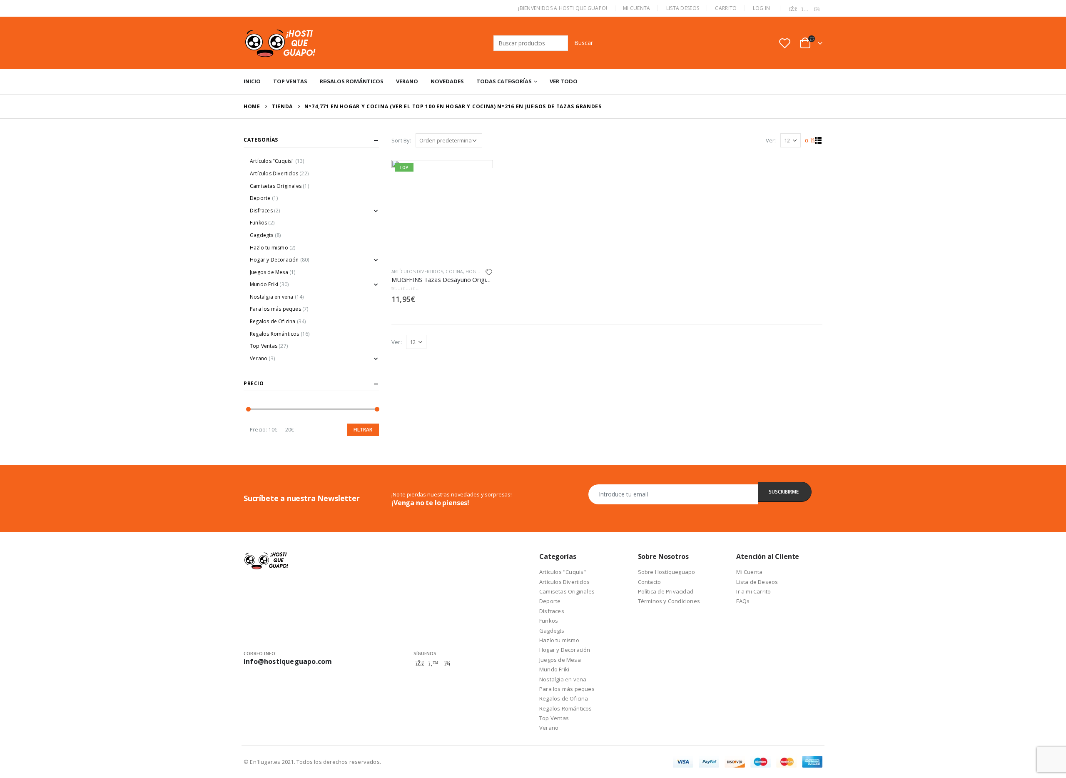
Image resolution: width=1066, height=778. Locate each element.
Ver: (771, 140)
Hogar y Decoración (274, 259)
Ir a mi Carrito (753, 591)
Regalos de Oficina (273, 321)
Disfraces (261, 210)
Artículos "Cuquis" (272, 161)
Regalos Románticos (352, 81)
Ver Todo (564, 81)
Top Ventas (290, 81)
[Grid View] (809, 141)
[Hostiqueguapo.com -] (281, 43)
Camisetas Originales (275, 186)
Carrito (726, 8)
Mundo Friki (264, 284)
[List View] (818, 141)
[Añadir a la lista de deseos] (489, 271)
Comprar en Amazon (479, 170)
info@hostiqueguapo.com (288, 661)
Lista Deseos (683, 8)
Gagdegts (262, 235)
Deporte (260, 198)
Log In (761, 8)
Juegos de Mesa (269, 272)
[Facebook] (793, 9)
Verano (407, 81)
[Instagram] (805, 9)
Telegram (447, 663)
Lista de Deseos (757, 582)
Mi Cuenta (636, 8)
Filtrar (363, 429)
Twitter (433, 663)
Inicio (252, 81)
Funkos (258, 222)
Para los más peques (275, 308)
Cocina (454, 271)
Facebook (419, 663)
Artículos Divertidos (417, 271)
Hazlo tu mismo (269, 247)
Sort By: (401, 140)
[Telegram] (817, 9)
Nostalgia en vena (271, 296)
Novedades (447, 81)
